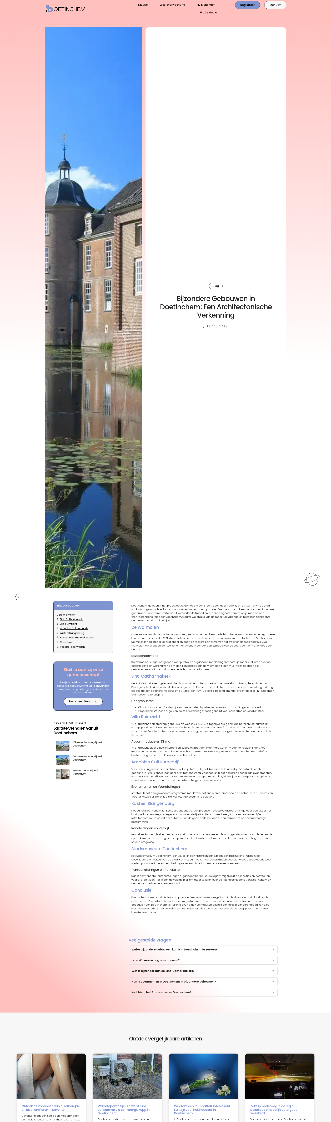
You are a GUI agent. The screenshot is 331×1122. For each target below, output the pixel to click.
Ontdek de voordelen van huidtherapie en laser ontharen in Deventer (51, 1108)
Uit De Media (208, 12)
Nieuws (143, 5)
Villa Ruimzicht (68, 624)
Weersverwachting (172, 5)
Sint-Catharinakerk (71, 619)
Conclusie (66, 642)
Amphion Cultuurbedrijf (74, 628)
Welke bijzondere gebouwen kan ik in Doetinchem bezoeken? (203, 949)
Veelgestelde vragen (72, 647)
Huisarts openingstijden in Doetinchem (86, 772)
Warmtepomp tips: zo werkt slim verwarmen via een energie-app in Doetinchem (124, 1109)
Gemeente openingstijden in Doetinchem (88, 758)
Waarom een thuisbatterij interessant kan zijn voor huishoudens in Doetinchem (202, 1109)
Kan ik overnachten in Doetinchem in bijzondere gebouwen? (203, 982)
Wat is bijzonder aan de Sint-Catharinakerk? (203, 971)
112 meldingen (206, 5)
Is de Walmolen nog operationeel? (203, 960)
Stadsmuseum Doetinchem (77, 637)
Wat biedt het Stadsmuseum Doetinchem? (203, 992)
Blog (216, 286)
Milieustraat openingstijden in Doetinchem (88, 743)
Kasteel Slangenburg (72, 633)
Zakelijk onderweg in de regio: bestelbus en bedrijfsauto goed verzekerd (274, 1109)
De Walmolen (67, 615)
